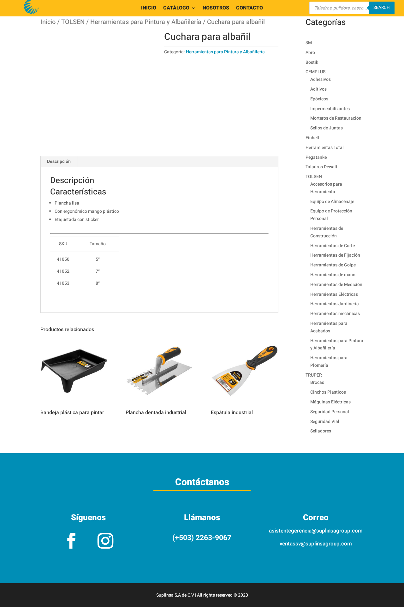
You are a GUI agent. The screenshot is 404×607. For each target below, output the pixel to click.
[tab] (59, 161)
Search (381, 7)
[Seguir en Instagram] (105, 540)
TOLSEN (73, 22)
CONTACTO (249, 9)
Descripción (59, 161)
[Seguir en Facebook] (71, 540)
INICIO (148, 9)
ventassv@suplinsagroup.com (316, 544)
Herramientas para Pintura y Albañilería (145, 22)
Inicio (48, 22)
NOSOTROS (216, 9)
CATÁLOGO (176, 9)
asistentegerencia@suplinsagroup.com (316, 531)
